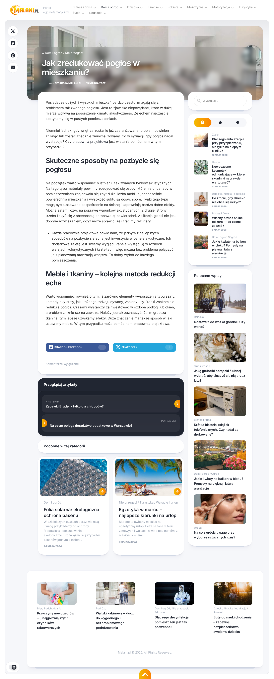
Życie (76, 13)
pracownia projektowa (90, 142)
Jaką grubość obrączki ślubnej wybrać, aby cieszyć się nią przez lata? (219, 375)
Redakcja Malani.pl (65, 83)
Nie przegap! (74, 53)
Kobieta (173, 7)
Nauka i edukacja (234, 193)
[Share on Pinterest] (13, 55)
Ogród (233, 237)
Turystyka (246, 7)
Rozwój (217, 612)
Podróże (101, 608)
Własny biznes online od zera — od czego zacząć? (227, 222)
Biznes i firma (82, 7)
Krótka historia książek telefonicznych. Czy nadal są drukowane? (216, 429)
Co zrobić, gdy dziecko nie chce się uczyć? (228, 200)
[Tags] (237, 122)
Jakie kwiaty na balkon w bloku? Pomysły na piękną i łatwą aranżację (229, 247)
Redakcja (95, 13)
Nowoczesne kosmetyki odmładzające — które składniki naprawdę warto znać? (228, 174)
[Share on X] (13, 31)
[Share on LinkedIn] (13, 68)
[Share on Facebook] (13, 43)
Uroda (216, 162)
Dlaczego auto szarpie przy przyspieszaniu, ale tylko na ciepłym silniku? (228, 145)
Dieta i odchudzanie (49, 608)
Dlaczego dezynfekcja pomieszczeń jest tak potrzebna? (172, 622)
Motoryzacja (221, 7)
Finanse (153, 7)
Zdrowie (160, 612)
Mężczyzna (195, 7)
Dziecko (133, 7)
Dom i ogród (109, 7)
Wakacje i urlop (167, 502)
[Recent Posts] (202, 122)
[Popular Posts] (220, 122)
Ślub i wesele (202, 366)
